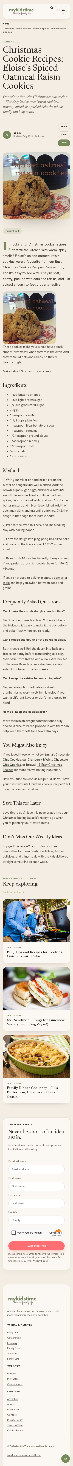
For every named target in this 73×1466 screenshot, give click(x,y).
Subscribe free (36, 1246)
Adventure (13, 1353)
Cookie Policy (15, 1430)
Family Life (13, 1358)
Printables (13, 1378)
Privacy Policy (40, 1260)
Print (63, 142)
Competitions (15, 1384)
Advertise (12, 1398)
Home (6, 23)
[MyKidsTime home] (36, 11)
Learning (12, 1343)
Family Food (14, 1348)
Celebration (14, 1337)
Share (64, 126)
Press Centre (14, 1409)
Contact (11, 1414)
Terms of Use (15, 1425)
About (10, 1404)
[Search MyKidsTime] (54, 10)
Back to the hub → (13, 892)
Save (64, 134)
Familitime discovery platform (24, 1455)
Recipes (11, 1373)
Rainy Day (12, 1332)
